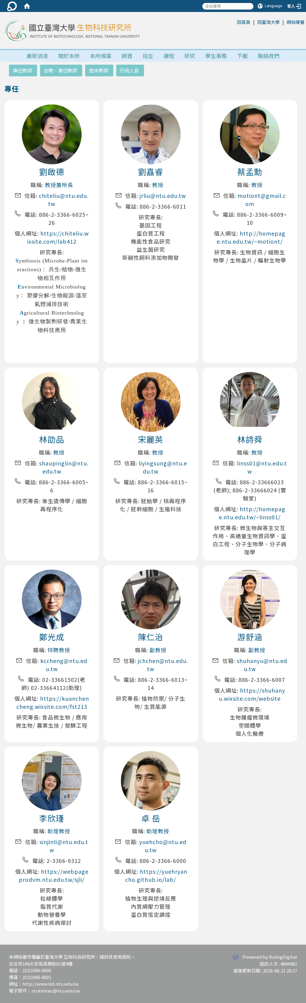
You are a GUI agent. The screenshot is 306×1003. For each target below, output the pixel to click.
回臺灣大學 (268, 22)
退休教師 (98, 70)
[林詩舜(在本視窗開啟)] (250, 398)
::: (233, 22)
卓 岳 (150, 818)
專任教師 (22, 70)
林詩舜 (249, 439)
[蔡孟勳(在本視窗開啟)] (250, 133)
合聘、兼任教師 (60, 70)
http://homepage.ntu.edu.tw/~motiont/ (251, 237)
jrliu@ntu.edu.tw (163, 195)
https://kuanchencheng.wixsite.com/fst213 (52, 702)
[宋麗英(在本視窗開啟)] (150, 405)
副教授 (157, 650)
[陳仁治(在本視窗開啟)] (150, 601)
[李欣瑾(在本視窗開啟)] (52, 790)
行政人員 (129, 70)
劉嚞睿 (150, 171)
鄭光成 (51, 637)
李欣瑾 (51, 818)
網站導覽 (296, 22)
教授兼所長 (59, 185)
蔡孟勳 (249, 171)
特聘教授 (59, 650)
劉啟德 (51, 171)
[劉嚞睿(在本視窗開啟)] (150, 145)
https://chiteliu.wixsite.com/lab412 (58, 237)
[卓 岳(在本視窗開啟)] (150, 780)
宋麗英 (150, 439)
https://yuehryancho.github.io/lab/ (156, 875)
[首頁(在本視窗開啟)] (26, 6)
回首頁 (243, 22)
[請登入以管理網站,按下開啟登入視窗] (11, 6)
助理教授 (59, 831)
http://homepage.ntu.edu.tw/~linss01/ (252, 513)
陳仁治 (150, 637)
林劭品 (51, 439)
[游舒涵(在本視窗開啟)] (250, 599)
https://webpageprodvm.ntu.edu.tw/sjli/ (53, 875)
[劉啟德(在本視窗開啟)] (52, 136)
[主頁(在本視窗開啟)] (71, 31)
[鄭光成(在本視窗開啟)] (52, 608)
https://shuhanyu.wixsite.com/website (252, 694)
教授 (157, 185)
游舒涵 (249, 637)
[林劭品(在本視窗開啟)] (52, 400)
